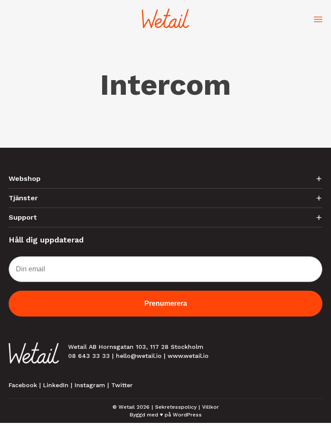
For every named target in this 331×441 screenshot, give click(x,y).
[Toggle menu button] (318, 18)
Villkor (210, 407)
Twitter (122, 385)
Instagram (90, 385)
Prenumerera (165, 303)
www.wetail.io (188, 355)
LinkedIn (56, 385)
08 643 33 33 (89, 355)
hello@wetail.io (139, 355)
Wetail (127, 407)
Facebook (23, 385)
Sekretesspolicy (176, 407)
